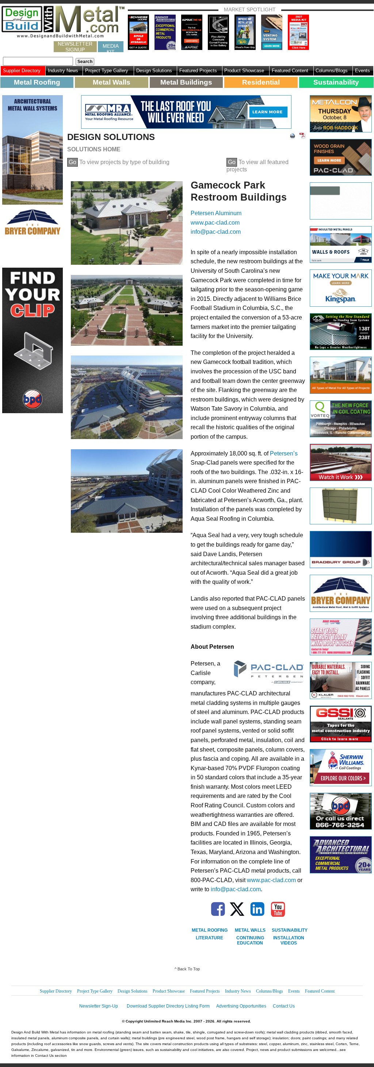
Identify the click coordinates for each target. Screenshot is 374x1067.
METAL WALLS (250, 930)
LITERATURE (209, 937)
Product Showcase (244, 70)
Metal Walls (111, 82)
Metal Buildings (186, 82)
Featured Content (290, 70)
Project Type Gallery (106, 70)
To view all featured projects (257, 165)
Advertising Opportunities (241, 1006)
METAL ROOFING (210, 930)
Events (362, 70)
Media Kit (111, 47)
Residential (261, 82)
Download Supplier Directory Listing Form (168, 1006)
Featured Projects (198, 70)
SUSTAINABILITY (290, 930)
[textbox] (38, 61)
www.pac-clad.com (215, 223)
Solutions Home (94, 149)
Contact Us (284, 1006)
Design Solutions (154, 70)
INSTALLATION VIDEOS (288, 940)
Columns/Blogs (332, 70)
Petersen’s (284, 453)
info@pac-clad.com (216, 232)
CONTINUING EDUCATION (250, 940)
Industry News (63, 70)
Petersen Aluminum (216, 213)
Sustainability (336, 82)
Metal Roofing (37, 82)
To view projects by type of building (119, 162)
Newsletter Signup (75, 46)
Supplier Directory (22, 70)
